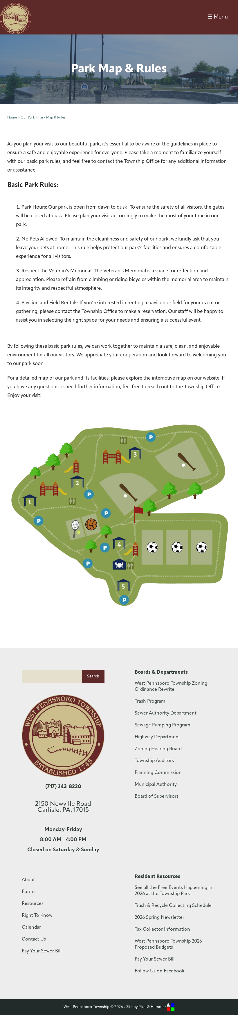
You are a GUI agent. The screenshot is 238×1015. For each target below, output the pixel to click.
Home (12, 117)
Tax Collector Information (162, 929)
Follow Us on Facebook (159, 971)
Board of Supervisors (156, 796)
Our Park (28, 117)
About (28, 880)
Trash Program (150, 701)
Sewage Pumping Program (162, 725)
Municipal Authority (156, 784)
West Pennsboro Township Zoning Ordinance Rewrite (171, 686)
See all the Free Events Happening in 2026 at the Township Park (173, 890)
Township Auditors (154, 761)
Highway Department (157, 737)
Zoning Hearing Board (158, 749)
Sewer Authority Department (165, 713)
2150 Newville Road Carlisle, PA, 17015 (63, 807)
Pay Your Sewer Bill (42, 951)
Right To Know (37, 915)
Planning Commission (158, 772)
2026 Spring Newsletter (159, 917)
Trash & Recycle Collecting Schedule (173, 905)
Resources (33, 903)
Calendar (31, 927)
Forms (28, 892)
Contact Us (34, 939)
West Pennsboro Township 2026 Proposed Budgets (168, 944)
